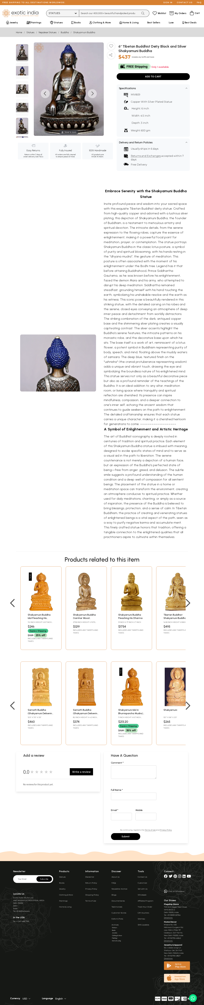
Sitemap (141, 919)
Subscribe (44, 879)
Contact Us (142, 877)
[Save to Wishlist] (111, 47)
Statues (30, 32)
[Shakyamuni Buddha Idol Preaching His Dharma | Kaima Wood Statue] (41, 610)
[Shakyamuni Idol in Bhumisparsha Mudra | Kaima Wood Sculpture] (131, 705)
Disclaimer (89, 877)
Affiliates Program (145, 901)
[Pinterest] (175, 877)
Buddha (65, 32)
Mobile (139, 810)
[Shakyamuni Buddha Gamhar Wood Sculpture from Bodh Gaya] (86, 610)
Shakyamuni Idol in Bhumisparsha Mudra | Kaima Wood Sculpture (130, 713)
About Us (115, 877)
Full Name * (117, 790)
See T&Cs (39, 157)
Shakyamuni (170, 709)
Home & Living (65, 907)
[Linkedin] (184, 877)
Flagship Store (171, 904)
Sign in (167, 2)
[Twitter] (170, 877)
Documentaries (118, 901)
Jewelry (62, 889)
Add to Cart (153, 76)
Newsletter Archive (119, 889)
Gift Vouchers (143, 913)
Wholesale (142, 895)
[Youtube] (189, 877)
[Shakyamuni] (176, 705)
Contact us (185, 2)
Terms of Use (150, 830)
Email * (114, 810)
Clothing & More (66, 895)
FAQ (199, 2)
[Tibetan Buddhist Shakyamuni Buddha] (176, 610)
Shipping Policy (92, 895)
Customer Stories (119, 913)
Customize (142, 883)
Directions (168, 918)
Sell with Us (142, 889)
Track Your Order (145, 907)
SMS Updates (143, 925)
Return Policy (91, 883)
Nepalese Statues (47, 32)
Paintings (63, 901)
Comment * (117, 762)
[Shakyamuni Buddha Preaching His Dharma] (131, 610)
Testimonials (117, 907)
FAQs (114, 883)
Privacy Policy (166, 830)
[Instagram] (179, 877)
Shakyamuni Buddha (84, 32)
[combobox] (109, 13)
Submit (126, 836)
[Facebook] (166, 877)
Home (19, 32)
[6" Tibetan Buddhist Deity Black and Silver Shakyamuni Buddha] (22, 52)
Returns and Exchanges (146, 156)
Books (61, 883)
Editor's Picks (117, 919)
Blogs (114, 895)
